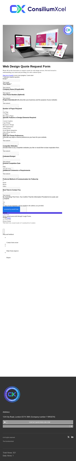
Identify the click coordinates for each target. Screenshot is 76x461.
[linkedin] (72, 437)
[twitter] (68, 437)
